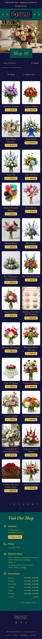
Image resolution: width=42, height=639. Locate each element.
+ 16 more (26, 560)
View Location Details (28, 603)
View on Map (16, 537)
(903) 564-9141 (12, 2)
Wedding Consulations (28, 2)
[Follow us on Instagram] (16, 622)
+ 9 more (22, 567)
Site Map (33, 635)
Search (36, 63)
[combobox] (31, 74)
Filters (12, 75)
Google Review (21, 6)
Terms (8, 635)
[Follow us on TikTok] (26, 622)
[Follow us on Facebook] (21, 622)
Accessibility (24, 635)
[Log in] (35, 14)
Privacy (15, 635)
